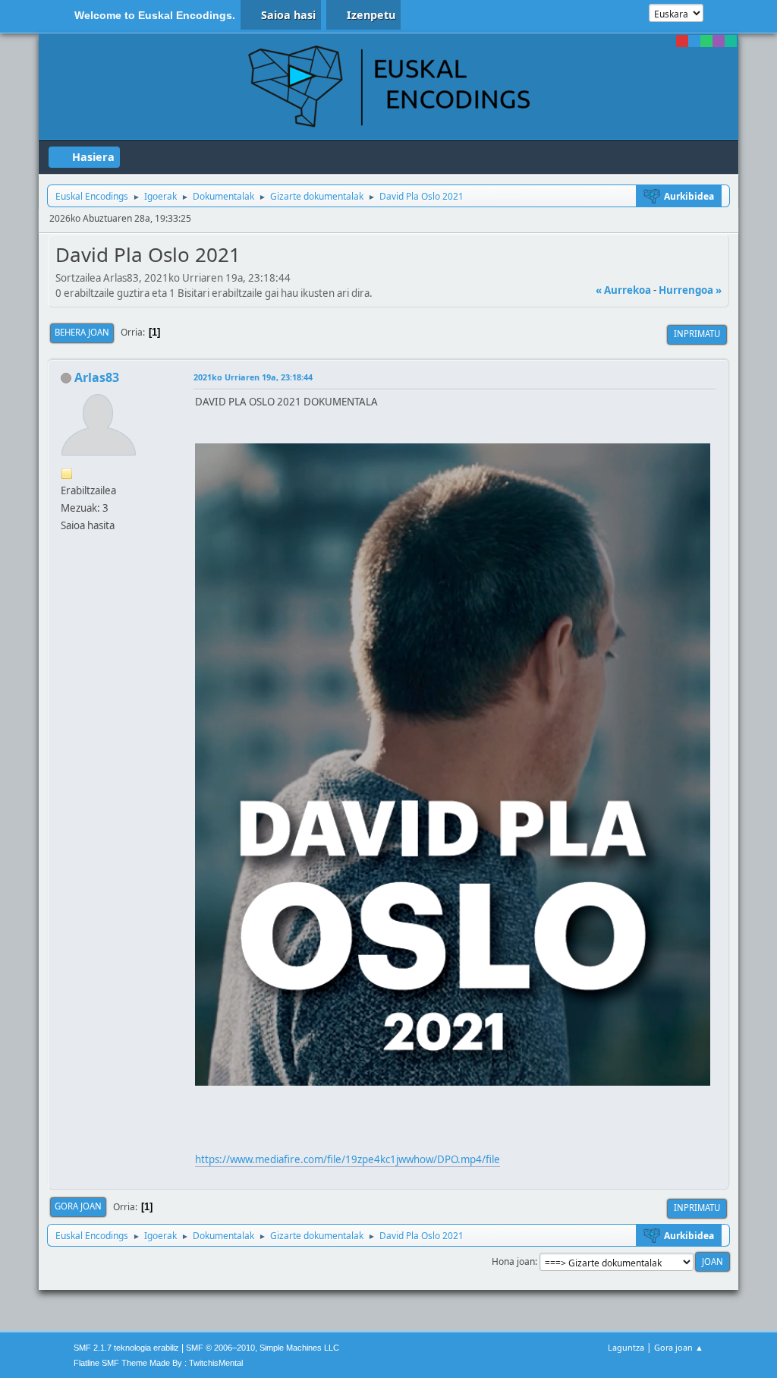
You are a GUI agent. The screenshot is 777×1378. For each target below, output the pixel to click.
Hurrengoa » (690, 290)
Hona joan (513, 1261)
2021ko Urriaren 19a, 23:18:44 (253, 377)
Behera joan (82, 332)
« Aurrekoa (623, 290)
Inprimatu (697, 333)
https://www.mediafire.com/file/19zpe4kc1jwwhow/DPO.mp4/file (347, 1159)
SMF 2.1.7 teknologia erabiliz (126, 1347)
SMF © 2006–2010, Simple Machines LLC (262, 1347)
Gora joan (78, 1206)
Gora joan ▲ (678, 1347)
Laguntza (626, 1347)
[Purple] (719, 41)
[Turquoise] (731, 41)
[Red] (682, 41)
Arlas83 (96, 377)
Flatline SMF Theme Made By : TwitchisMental (158, 1362)
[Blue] (694, 41)
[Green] (706, 41)
